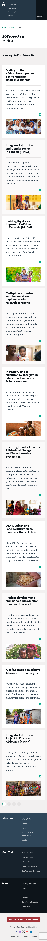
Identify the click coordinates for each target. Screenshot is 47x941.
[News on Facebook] (16, 931)
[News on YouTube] (27, 931)
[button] (41, 16)
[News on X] (23, 931)
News (10, 15)
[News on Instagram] (19, 931)
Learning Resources (15, 12)
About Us (12, 4)
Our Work (12, 8)
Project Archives (8, 27)
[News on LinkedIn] (30, 931)
